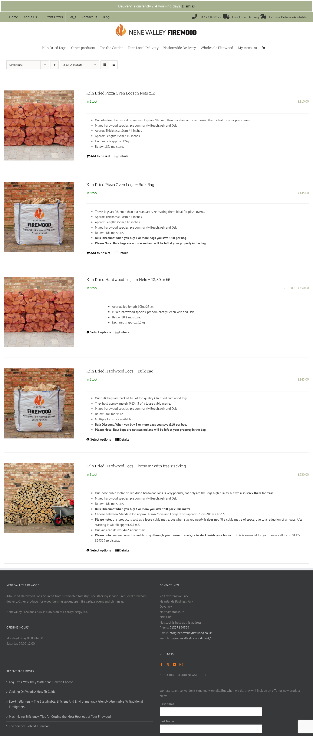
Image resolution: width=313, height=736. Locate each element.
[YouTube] (174, 664)
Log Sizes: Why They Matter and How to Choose (41, 682)
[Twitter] (168, 664)
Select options (100, 332)
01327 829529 (207, 17)
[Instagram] (181, 664)
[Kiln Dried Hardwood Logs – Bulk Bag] (39, 403)
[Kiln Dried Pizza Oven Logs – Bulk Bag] (39, 217)
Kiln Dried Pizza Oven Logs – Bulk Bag (120, 184)
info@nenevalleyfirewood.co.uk (190, 633)
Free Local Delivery (241, 17)
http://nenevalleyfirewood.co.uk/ (189, 638)
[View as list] (113, 65)
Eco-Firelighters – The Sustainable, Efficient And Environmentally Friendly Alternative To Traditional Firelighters (76, 704)
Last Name (167, 721)
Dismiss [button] (188, 6)
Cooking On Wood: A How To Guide (32, 692)
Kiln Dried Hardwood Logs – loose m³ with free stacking (136, 465)
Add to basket (100, 156)
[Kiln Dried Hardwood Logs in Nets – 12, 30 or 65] (39, 312)
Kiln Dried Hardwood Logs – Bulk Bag (119, 371)
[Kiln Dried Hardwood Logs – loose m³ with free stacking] (39, 498)
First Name (167, 704)
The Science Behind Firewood (29, 726)
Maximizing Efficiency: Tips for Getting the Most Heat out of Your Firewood (60, 717)
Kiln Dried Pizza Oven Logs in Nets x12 (120, 93)
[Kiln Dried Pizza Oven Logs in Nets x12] (39, 125)
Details (123, 156)
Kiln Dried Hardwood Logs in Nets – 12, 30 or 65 (128, 279)
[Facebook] (161, 664)
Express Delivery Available (283, 17)
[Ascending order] (54, 64)
